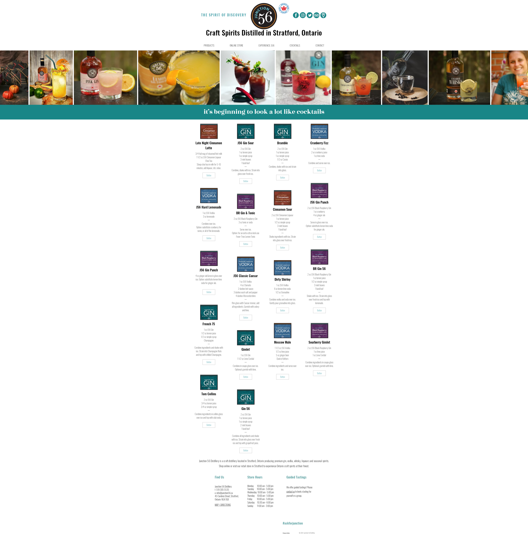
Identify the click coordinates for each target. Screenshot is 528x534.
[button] (209, 45)
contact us (290, 491)
